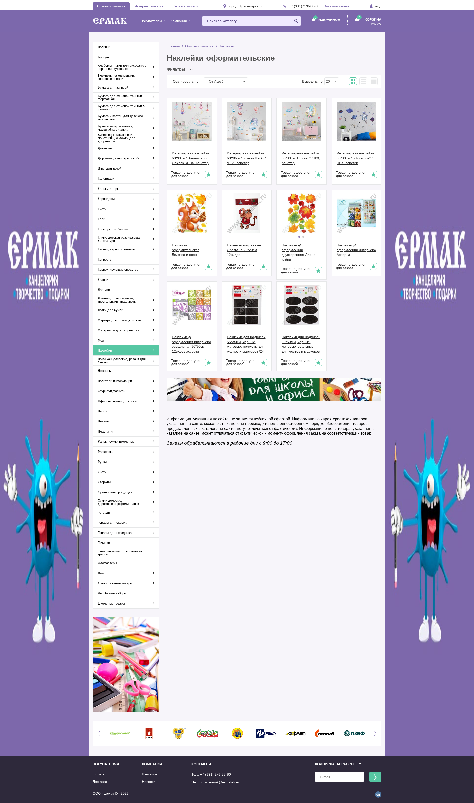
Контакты (149, 774)
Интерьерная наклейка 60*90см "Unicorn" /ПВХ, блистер (301, 158)
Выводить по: (313, 81)
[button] (250, 6)
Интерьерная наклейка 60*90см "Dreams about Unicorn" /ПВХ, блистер (191, 158)
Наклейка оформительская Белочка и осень (185, 250)
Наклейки (226, 46)
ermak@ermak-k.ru (224, 782)
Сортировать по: (186, 81)
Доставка (100, 781)
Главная (173, 46)
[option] (119, 733)
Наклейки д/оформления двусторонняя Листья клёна (299, 252)
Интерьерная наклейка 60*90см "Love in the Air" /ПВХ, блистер (246, 158)
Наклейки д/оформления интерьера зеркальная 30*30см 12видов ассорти (191, 344)
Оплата (99, 774)
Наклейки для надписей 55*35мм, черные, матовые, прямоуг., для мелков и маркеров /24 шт (246, 344)
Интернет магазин (149, 6)
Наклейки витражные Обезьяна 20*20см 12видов (244, 250)
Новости (148, 781)
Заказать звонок (337, 6)
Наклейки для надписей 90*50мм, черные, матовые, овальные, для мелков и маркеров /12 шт (301, 344)
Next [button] (375, 733)
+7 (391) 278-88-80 (304, 6)
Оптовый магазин (111, 6)
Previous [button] (99, 733)
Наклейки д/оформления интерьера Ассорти (356, 250)
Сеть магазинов (185, 6)
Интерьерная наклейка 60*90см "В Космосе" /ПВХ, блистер (355, 158)
